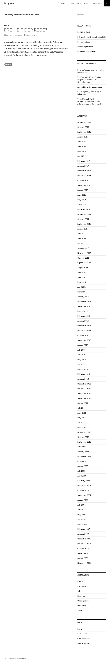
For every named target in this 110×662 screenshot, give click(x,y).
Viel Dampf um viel (85, 46)
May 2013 (81, 359)
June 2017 (81, 238)
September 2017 (84, 224)
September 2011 (84, 398)
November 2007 (84, 485)
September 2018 (84, 185)
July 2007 (81, 505)
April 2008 (81, 476)
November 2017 (84, 214)
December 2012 (84, 384)
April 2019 (81, 156)
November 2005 (84, 563)
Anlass (22, 42)
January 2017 (83, 248)
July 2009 (81, 447)
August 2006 (82, 558)
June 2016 (81, 277)
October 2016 (83, 258)
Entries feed (82, 634)
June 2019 (81, 146)
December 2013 (84, 325)
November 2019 (84, 122)
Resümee (81, 596)
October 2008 (83, 461)
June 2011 (81, 413)
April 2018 (81, 204)
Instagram (81, 586)
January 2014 (83, 321)
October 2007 (83, 490)
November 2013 (84, 330)
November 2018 (84, 175)
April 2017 (81, 243)
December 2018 (84, 171)
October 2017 (83, 219)
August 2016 (82, 267)
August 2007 (82, 500)
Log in (79, 629)
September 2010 (84, 442)
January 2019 (83, 166)
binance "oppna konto (86, 70)
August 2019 (82, 137)
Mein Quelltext (83, 32)
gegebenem (13, 42)
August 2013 (82, 345)
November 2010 (84, 432)
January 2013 (83, 379)
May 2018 (81, 200)
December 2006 (84, 539)
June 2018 (81, 195)
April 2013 (81, 364)
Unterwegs (81, 605)
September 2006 (84, 553)
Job (78, 591)
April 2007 (81, 519)
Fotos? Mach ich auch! (86, 51)
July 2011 (81, 408)
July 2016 (81, 272)
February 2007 (83, 529)
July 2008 (81, 471)
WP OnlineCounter (87, 80)
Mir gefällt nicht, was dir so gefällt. (91, 37)
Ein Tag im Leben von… (86, 42)
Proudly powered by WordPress (15, 659)
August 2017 (82, 229)
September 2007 (84, 495)
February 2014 (83, 316)
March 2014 (82, 311)
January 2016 (83, 296)
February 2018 (83, 209)
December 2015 (84, 301)
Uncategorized (83, 601)
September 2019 (84, 132)
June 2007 (81, 510)
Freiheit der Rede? (25, 30)
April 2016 (81, 287)
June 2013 (81, 355)
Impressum (97, 3)
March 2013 (82, 369)
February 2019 (83, 161)
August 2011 (82, 403)
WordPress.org (83, 643)
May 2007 (81, 514)
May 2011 (81, 417)
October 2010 (83, 437)
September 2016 (84, 263)
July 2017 (81, 233)
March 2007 (82, 524)
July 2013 (81, 350)
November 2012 (84, 388)
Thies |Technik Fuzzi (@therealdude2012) (85, 100)
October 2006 (83, 548)
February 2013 (83, 374)
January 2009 (83, 451)
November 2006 (84, 543)
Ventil (7, 25)
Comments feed (84, 638)
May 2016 (81, 282)
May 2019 (81, 151)
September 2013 (84, 340)
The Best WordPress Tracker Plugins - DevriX (89, 78)
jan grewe (9, 3)
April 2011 (81, 422)
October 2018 (83, 180)
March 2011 (82, 427)
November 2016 (84, 253)
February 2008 (83, 480)
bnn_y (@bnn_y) (83, 92)
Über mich (62, 3)
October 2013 (83, 335)
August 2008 (82, 466)
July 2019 (81, 141)
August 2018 (82, 190)
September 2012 (84, 393)
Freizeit (80, 581)
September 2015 (84, 306)
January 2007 (83, 534)
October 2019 (83, 127)
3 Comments (31, 35)
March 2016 (82, 292)
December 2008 (84, 456)
